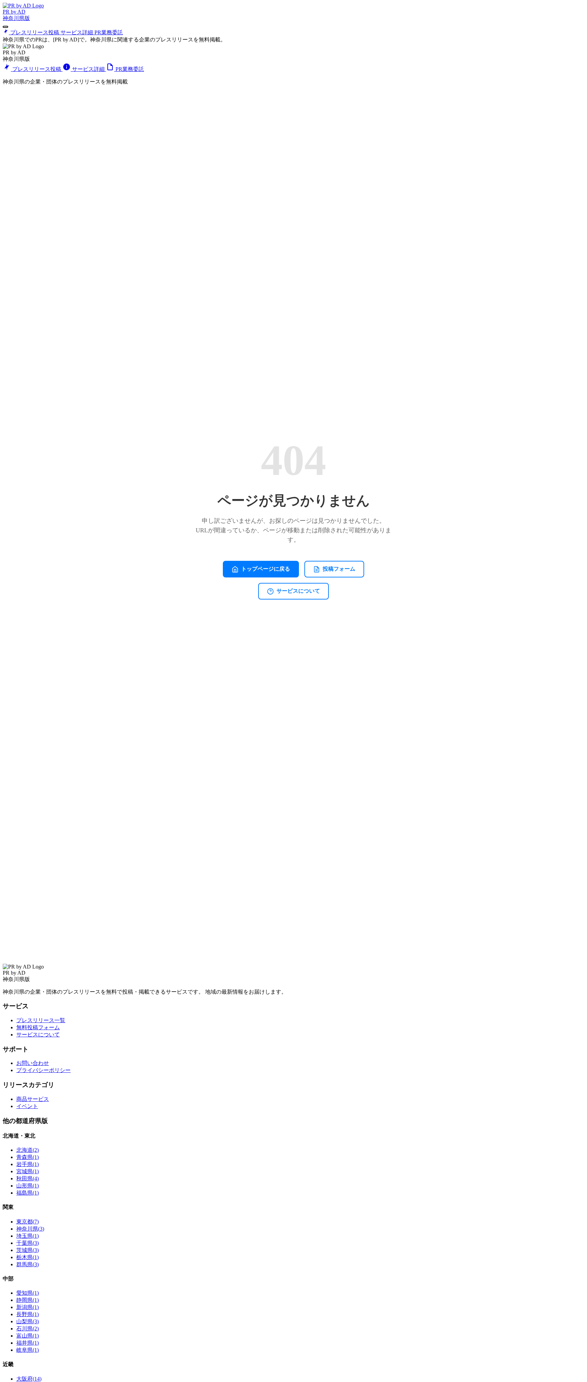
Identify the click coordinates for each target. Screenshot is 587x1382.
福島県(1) (27, 1193)
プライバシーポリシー (43, 1070)
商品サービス (32, 1099)
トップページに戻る (265, 569)
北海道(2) (27, 1150)
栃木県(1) (27, 1257)
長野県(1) (27, 1314)
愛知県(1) (27, 1293)
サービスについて (298, 591)
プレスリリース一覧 (40, 1020)
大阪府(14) (28, 1379)
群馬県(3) (27, 1264)
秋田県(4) (27, 1178)
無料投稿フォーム (38, 1027)
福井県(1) (27, 1343)
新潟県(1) (27, 1307)
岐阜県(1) (27, 1350)
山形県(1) (27, 1185)
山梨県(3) (27, 1321)
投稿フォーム (339, 569)
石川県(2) (27, 1328)
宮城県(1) (27, 1171)
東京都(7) (27, 1221)
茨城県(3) (27, 1250)
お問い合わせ (32, 1063)
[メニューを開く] (5, 27)
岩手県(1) (27, 1164)
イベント (27, 1106)
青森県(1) (27, 1157)
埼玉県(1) (27, 1236)
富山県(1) (27, 1336)
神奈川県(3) (30, 1229)
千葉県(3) (27, 1243)
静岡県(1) (27, 1300)
